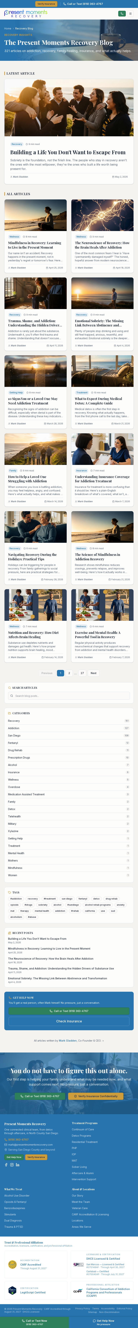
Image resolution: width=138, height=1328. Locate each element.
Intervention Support (84, 1179)
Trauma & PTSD (13, 1226)
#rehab (75, 911)
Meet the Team (81, 1201)
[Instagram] (12, 1165)
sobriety (42, 904)
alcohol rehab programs (98, 904)
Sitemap (92, 1312)
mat (12, 911)
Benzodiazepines (14, 1208)
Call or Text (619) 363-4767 (85, 3)
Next (93, 673)
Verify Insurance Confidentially (98, 1096)
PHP (74, 1148)
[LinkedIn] (17, 1165)
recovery (33, 898)
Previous (47, 673)
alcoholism (16, 917)
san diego (67, 898)
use (103, 911)
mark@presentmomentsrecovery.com (30, 1144)
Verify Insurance (46, 4)
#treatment (50, 898)
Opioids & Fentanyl (15, 1201)
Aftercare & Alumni (83, 1173)
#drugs (28, 904)
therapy (24, 911)
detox (96, 898)
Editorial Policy (124, 1308)
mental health (42, 911)
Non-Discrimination (109, 1312)
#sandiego (73, 904)
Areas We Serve (81, 1226)
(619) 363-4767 (18, 1139)
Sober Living (79, 1166)
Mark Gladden (68, 1040)
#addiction (16, 898)
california (90, 911)
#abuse (32, 917)
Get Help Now (14, 1157)
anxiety (121, 904)
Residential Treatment (85, 1141)
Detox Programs (81, 1135)
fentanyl (83, 898)
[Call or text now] (122, 14)
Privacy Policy (82, 1308)
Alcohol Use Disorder (16, 1195)
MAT (74, 1160)
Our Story (77, 1195)
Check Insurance (69, 1021)
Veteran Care (80, 1208)
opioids (14, 904)
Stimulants (10, 1214)
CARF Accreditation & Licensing (90, 1214)
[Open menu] (130, 13)
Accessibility (108, 1308)
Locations (77, 1220)
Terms (95, 1308)
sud (113, 911)
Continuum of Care (83, 1129)
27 (82, 673)
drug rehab (112, 898)
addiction (60, 911)
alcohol (57, 904)
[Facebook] (6, 1165)
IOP (74, 1154)
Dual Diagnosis (13, 1220)
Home (7, 28)
